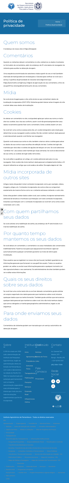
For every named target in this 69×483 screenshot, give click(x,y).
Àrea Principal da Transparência (17, 439)
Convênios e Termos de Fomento (20, 454)
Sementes (61, 472)
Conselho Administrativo (47, 426)
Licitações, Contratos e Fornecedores (31, 451)
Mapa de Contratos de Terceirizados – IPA (46, 460)
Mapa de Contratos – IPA (49, 457)
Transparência (30, 373)
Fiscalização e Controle (55, 442)
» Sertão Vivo (22, 472)
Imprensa (56, 423)
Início (27, 352)
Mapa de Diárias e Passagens (18, 460)
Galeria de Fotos (41, 357)
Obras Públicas (52, 451)
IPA (4, 420)
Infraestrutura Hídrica (30, 400)
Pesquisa (28, 382)
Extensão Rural (28, 393)
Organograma (21, 423)
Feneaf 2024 (10, 472)
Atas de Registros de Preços (46, 429)
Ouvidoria (51, 466)
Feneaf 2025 (10, 469)
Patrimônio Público (15, 457)
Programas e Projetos (25, 469)
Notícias (38, 352)
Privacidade (39, 379)
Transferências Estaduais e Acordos (20, 445)
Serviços (28, 387)
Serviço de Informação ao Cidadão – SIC (48, 454)
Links (37, 361)
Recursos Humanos (31, 457)
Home (57, 22)
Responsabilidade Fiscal (35, 442)
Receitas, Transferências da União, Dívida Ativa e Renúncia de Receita (32, 448)
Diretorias (20, 463)
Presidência (30, 361)
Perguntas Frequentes (16, 442)
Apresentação (31, 357)
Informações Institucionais (40, 439)
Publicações (29, 378)
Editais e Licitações (26, 429)
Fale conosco (10, 475)
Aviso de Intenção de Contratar (25, 426)
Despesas (11, 451)
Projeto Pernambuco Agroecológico (42, 472)
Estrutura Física (29, 367)
